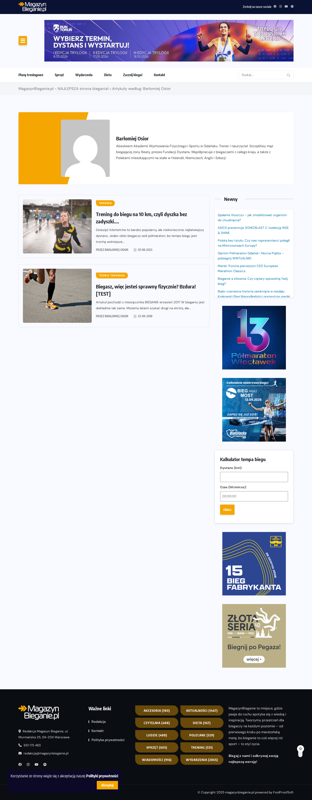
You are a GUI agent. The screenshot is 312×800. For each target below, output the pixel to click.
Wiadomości (157, 760)
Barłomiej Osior (116, 250)
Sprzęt (59, 75)
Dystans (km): (231, 468)
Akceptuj (107, 785)
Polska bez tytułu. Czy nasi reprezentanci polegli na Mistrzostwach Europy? (254, 243)
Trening (202, 747)
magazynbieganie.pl (239, 792)
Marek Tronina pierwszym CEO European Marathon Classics (248, 268)
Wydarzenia (84, 75)
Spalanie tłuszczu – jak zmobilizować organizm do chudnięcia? (252, 217)
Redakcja (98, 721)
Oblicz (227, 510)
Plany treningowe (30, 75)
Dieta (108, 75)
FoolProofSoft (283, 792)
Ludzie (156, 735)
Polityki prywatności (102, 775)
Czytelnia (157, 723)
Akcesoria (157, 710)
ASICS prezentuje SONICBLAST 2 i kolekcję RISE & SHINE (253, 230)
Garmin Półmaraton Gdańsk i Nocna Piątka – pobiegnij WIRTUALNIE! (96, 6)
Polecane (201, 735)
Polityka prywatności (108, 740)
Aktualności (202, 710)
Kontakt (159, 75)
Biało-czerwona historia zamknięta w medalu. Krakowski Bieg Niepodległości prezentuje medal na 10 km (254, 296)
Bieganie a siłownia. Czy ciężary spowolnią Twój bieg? (253, 281)
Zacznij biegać (132, 75)
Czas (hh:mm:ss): (233, 487)
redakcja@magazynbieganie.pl (46, 753)
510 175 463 (32, 745)
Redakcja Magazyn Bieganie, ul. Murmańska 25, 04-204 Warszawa (43, 734)
